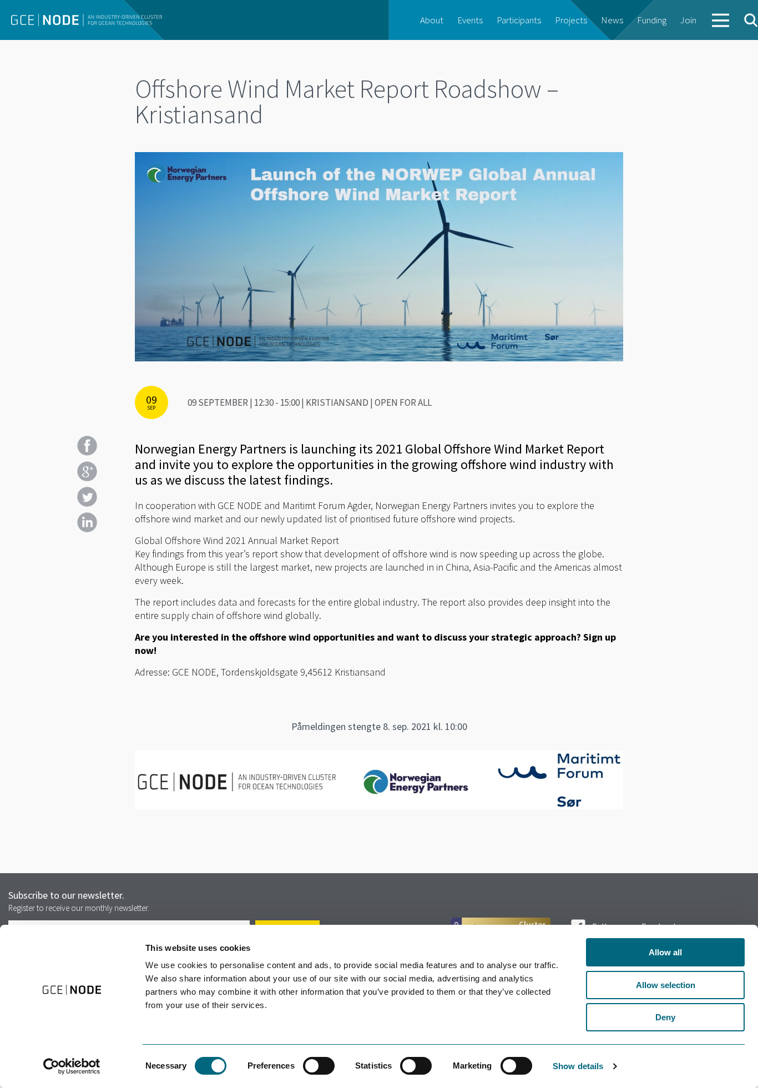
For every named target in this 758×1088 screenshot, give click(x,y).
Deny (665, 1017)
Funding (651, 20)
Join (688, 20)
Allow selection (665, 985)
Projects (571, 20)
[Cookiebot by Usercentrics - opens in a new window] (71, 1066)
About (431, 20)
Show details (578, 1066)
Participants (519, 20)
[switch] (319, 1066)
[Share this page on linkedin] (87, 522)
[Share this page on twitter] (87, 497)
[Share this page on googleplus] (87, 471)
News (612, 20)
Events (470, 20)
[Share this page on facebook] (87, 446)
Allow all (665, 952)
